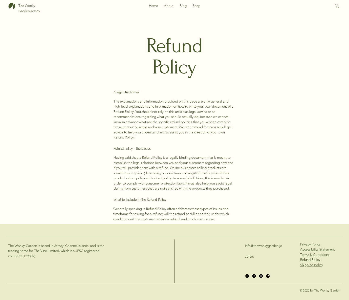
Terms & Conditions (314, 255)
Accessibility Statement (317, 249)
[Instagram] (254, 276)
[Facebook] (247, 276)
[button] (337, 6)
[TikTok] (268, 276)
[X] (261, 276)
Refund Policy (310, 260)
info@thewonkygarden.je (263, 246)
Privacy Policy (310, 244)
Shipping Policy (311, 265)
